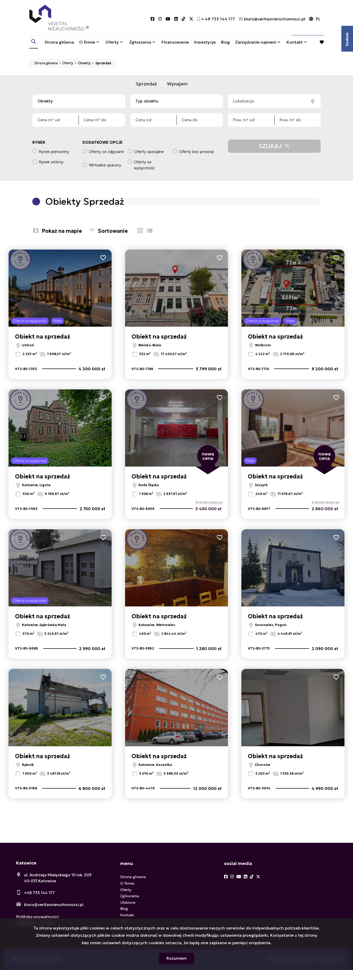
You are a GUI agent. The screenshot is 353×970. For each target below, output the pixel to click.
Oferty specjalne (149, 151)
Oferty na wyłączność (144, 164)
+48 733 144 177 (39, 892)
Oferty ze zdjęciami (106, 151)
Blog (225, 42)
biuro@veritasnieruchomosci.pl (53, 904)
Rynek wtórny (51, 161)
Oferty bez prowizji (196, 151)
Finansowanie (175, 42)
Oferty (112, 42)
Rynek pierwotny (54, 151)
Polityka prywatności (37, 917)
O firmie (87, 42)
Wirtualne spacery (105, 165)
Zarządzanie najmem (255, 42)
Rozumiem (176, 958)
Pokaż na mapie (62, 231)
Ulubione (127, 902)
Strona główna (59, 42)
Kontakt (295, 42)
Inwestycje (205, 42)
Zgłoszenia (129, 896)
